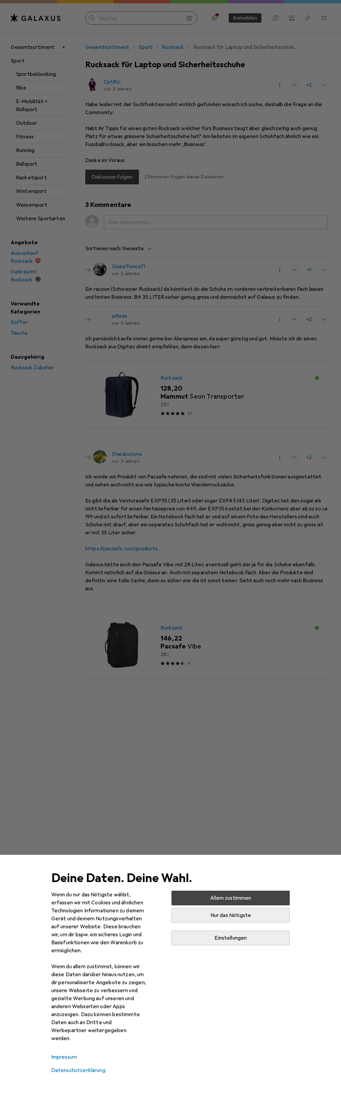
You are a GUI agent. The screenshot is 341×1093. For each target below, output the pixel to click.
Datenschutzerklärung (78, 1070)
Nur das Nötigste (230, 915)
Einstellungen (230, 938)
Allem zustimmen (230, 898)
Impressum (64, 1057)
